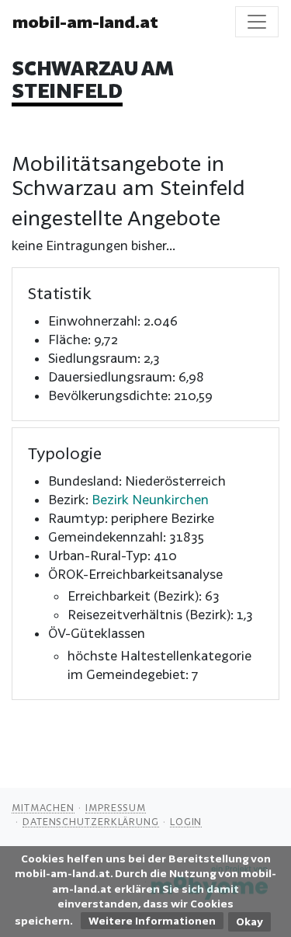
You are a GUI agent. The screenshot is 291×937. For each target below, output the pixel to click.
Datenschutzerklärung (91, 821)
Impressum (115, 807)
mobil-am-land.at (85, 21)
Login (186, 821)
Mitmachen (43, 807)
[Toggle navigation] (257, 21)
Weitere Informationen (152, 920)
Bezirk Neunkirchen (150, 499)
